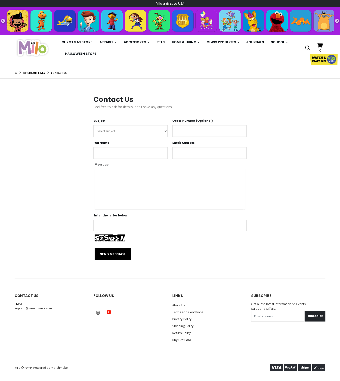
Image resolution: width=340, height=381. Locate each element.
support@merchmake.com (33, 308)
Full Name (101, 143)
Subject (99, 121)
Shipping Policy (183, 326)
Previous (3, 21)
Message (101, 164)
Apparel (106, 42)
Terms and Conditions (187, 312)
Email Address (183, 143)
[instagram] (98, 313)
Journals (255, 42)
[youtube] (109, 312)
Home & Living (184, 42)
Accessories (135, 42)
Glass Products (221, 42)
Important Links (34, 73)
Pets (161, 42)
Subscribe (315, 316)
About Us (178, 305)
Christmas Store (77, 42)
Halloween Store (80, 53)
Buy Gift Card (181, 340)
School (278, 42)
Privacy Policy (182, 319)
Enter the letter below (110, 215)
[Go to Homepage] (32, 47)
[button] (307, 48)
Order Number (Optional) (192, 121)
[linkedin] (119, 309)
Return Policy (181, 333)
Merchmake (59, 367)
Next (337, 21)
